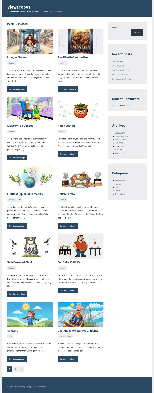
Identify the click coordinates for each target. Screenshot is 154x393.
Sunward (12, 330)
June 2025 (119, 146)
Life (19, 199)
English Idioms (121, 180)
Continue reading (16, 89)
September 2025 (122, 136)
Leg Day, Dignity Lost (121, 70)
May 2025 (119, 150)
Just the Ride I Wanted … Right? (78, 330)
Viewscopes (18, 6)
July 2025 (119, 143)
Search (115, 27)
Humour (11, 63)
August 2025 (120, 139)
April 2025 (119, 153)
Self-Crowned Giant (19, 262)
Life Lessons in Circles (121, 79)
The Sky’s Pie (117, 61)
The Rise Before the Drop (73, 57)
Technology (120, 194)
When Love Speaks (120, 74)
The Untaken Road (120, 66)
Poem (117, 190)
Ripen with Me (67, 125)
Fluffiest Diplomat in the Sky (25, 194)
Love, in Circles (16, 57)
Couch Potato (66, 194)
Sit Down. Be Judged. (20, 125)
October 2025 (120, 133)
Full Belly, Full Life (69, 262)
